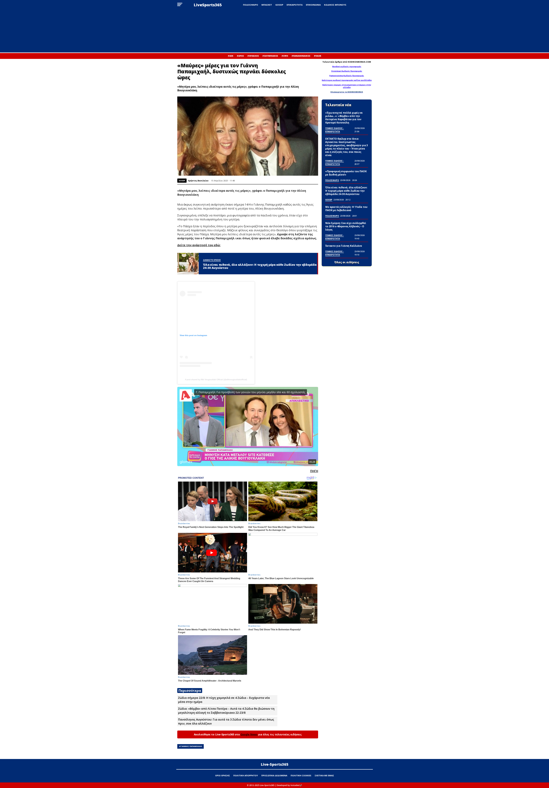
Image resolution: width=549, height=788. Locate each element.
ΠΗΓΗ (314, 471)
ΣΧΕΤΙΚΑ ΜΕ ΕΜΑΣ (324, 775)
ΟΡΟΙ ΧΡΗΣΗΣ (222, 775)
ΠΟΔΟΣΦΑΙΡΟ (250, 4)
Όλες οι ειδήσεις (346, 262)
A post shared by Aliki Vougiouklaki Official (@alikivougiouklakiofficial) (216, 379)
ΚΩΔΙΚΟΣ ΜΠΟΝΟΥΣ (335, 4)
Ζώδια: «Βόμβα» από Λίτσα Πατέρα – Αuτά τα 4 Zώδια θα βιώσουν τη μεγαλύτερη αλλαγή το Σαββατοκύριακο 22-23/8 (226, 711)
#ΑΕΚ (230, 55)
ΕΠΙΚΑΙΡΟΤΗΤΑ (295, 4)
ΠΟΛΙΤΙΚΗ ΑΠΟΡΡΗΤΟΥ (245, 775)
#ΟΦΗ (285, 55)
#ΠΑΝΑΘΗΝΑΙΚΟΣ (301, 55)
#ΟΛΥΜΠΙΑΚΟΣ (270, 55)
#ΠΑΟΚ (317, 55)
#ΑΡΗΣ (240, 55)
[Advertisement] (274, 31)
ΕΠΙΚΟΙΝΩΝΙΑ (313, 4)
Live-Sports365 (274, 764)
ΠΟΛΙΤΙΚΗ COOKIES (301, 775)
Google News (249, 734)
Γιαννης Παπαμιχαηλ (191, 746)
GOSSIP (279, 4)
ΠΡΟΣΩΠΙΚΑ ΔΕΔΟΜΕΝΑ (274, 775)
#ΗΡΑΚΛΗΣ (253, 55)
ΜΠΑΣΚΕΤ (266, 4)
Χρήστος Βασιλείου (198, 180)
